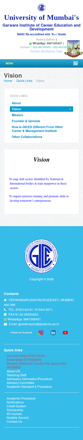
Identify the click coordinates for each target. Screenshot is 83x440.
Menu (9, 63)
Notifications (15, 402)
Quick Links (24, 80)
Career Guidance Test (46, 51)
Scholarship (15, 410)
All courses (14, 413)
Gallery (50, 39)
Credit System (16, 406)
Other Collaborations (27, 136)
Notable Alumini (18, 417)
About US (13, 371)
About (16, 103)
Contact (25, 47)
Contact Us (14, 421)
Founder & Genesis (26, 121)
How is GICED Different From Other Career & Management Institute (37, 129)
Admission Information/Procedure (29, 379)
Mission (17, 115)
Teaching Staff (16, 375)
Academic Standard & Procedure (29, 386)
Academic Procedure (21, 398)
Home (40, 39)
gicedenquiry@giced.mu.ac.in (38, 324)
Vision (16, 109)
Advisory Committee (20, 382)
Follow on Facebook (21, 332)
